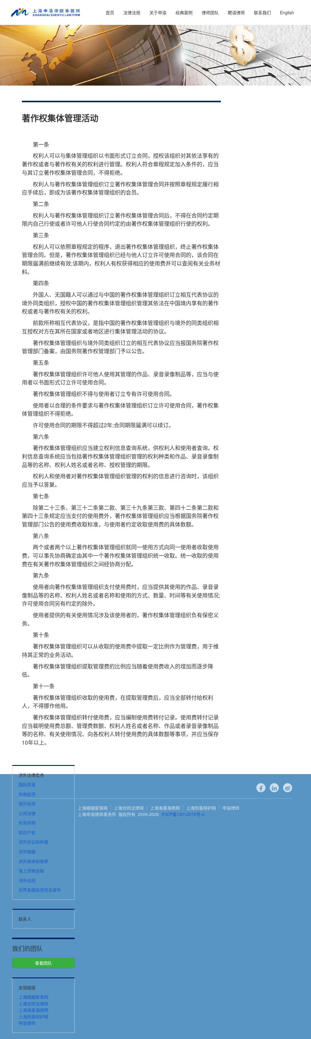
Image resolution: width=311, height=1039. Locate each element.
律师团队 (210, 12)
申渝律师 (27, 1023)
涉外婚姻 (27, 851)
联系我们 (262, 12)
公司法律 (27, 813)
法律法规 (131, 12)
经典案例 (184, 12)
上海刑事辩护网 (33, 1017)
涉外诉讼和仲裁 (33, 842)
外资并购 (27, 823)
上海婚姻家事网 (33, 997)
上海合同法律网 (33, 1003)
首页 (110, 12)
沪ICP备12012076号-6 (182, 814)
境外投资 (27, 803)
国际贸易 (27, 784)
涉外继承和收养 (33, 861)
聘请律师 (236, 12)
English (287, 12)
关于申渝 (157, 12)
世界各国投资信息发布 (40, 890)
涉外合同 (27, 880)
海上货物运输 (31, 871)
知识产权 (27, 832)
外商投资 (27, 794)
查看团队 (43, 963)
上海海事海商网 (33, 1010)
